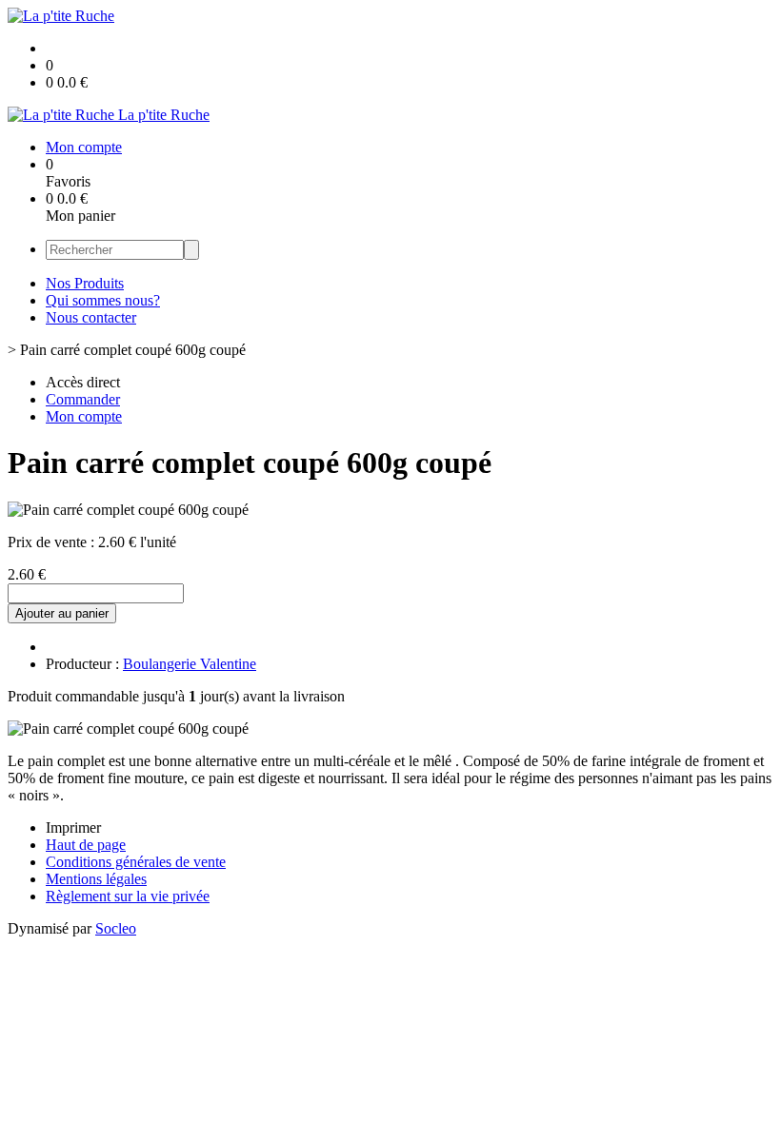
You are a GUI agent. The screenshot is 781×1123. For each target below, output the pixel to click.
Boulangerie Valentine (189, 664)
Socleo (115, 928)
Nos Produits (85, 283)
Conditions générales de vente (136, 862)
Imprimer (73, 827)
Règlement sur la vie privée (128, 896)
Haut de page (86, 845)
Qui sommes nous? (103, 300)
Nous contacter (91, 317)
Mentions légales (96, 879)
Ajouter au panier (62, 613)
